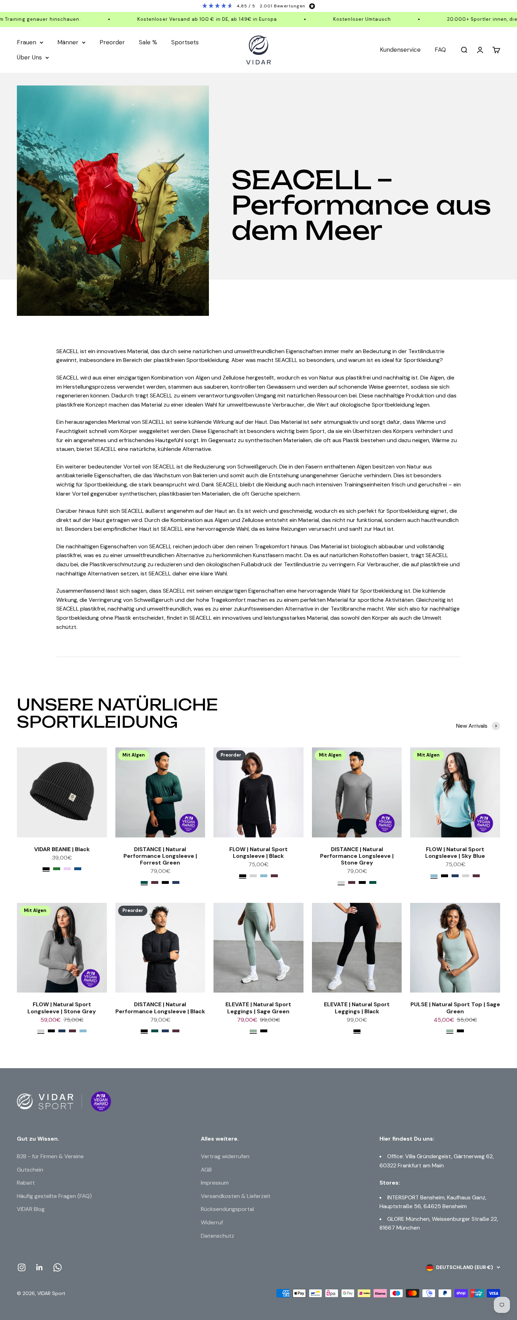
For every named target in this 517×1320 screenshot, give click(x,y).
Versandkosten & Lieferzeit (235, 1196)
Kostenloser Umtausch (342, 19)
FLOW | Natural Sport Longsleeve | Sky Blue (455, 853)
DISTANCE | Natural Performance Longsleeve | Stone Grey (357, 856)
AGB (206, 1169)
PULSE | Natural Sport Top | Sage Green (455, 1008)
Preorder (112, 42)
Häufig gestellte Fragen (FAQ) (54, 1196)
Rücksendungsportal (227, 1209)
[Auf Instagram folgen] (21, 1267)
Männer (67, 42)
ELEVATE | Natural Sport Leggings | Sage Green (258, 1008)
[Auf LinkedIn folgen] (39, 1267)
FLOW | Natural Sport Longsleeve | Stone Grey (61, 1008)
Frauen (26, 42)
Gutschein (30, 1169)
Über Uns (29, 57)
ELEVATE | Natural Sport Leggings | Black (357, 1008)
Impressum (215, 1182)
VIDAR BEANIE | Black (62, 849)
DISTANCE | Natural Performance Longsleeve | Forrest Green (160, 856)
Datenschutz (217, 1235)
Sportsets (185, 42)
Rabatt (26, 1182)
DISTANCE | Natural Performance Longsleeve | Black (160, 1008)
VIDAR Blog (31, 1209)
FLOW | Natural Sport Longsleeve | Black (258, 853)
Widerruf (212, 1222)
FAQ (440, 49)
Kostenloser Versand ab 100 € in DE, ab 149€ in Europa (187, 19)
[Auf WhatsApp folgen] (57, 1267)
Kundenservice (400, 49)
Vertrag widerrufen (225, 1156)
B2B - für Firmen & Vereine (50, 1156)
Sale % (148, 42)
